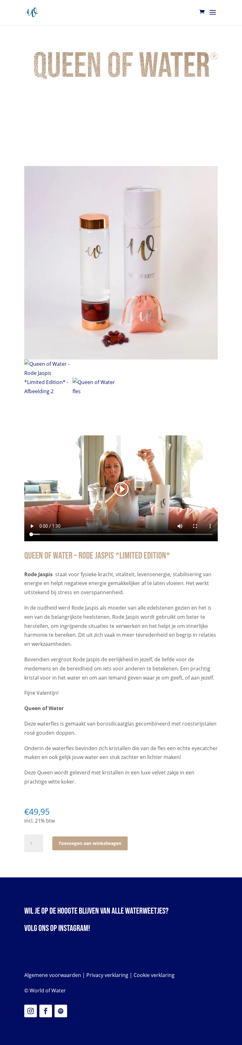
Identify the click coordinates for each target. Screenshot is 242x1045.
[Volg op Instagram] (30, 1011)
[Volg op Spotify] (61, 1011)
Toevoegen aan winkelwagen (90, 843)
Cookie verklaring (154, 975)
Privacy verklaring (107, 975)
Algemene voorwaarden (52, 975)
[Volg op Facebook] (45, 1011)
